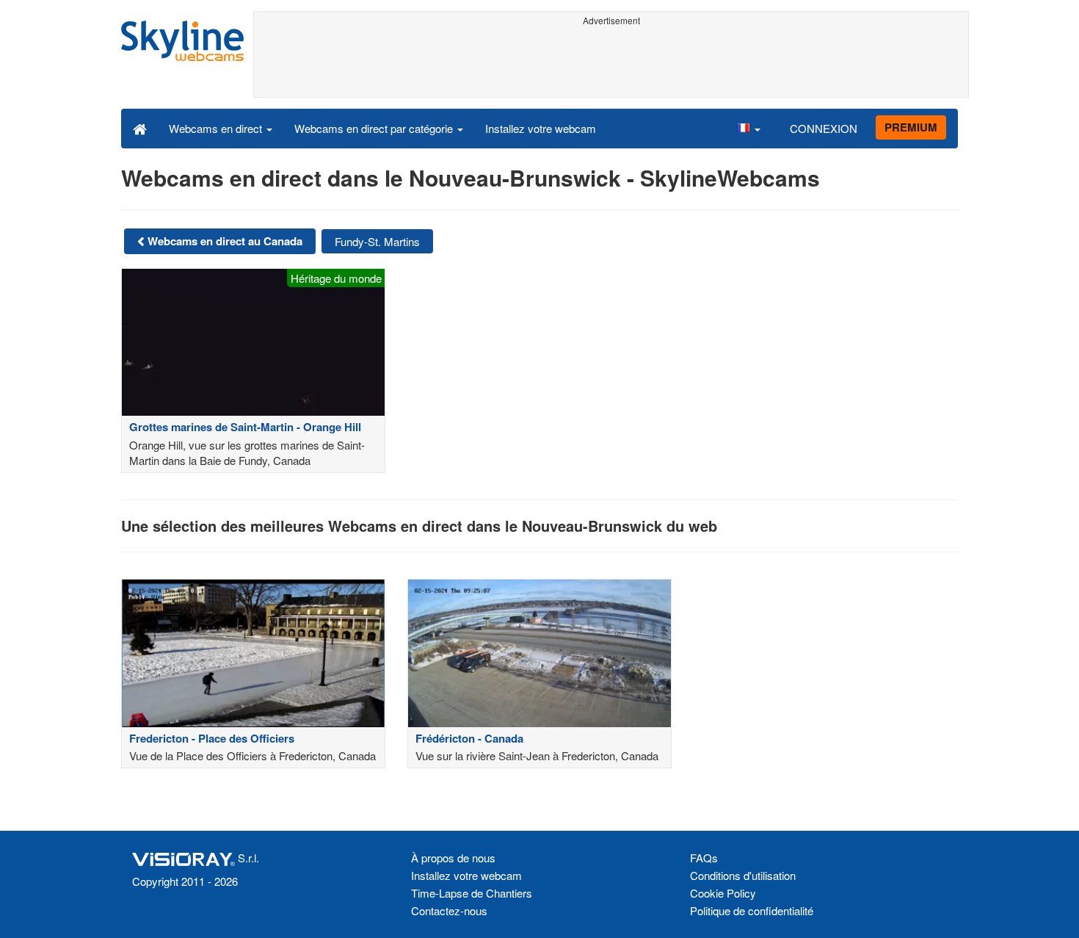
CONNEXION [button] (823, 128)
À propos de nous (453, 857)
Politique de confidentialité (751, 910)
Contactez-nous (449, 910)
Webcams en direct (217, 128)
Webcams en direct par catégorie (375, 128)
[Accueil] (140, 127)
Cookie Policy (723, 893)
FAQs (704, 857)
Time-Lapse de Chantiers (471, 893)
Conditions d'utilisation (743, 875)
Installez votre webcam (540, 128)
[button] (747, 127)
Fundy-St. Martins (377, 241)
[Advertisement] (611, 64)
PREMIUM (910, 127)
